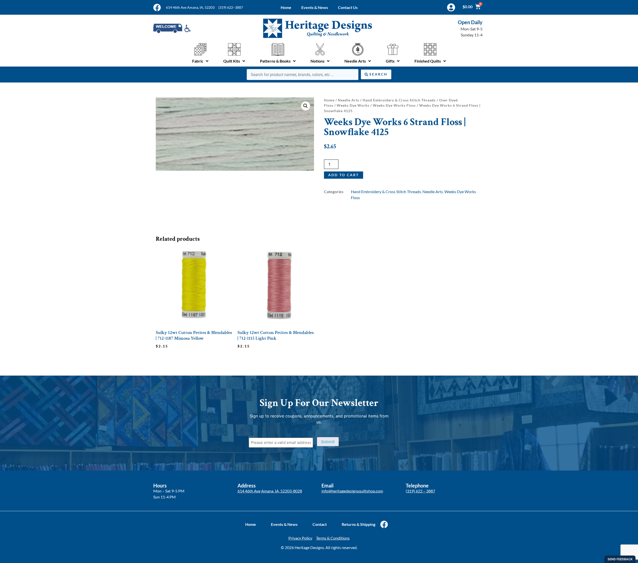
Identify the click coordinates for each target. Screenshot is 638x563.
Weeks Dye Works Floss (394, 105)
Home (286, 7)
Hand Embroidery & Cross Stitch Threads (399, 100)
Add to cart (343, 175)
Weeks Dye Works (353, 105)
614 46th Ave (249, 490)
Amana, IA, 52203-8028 (281, 490)
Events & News (314, 7)
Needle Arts (348, 100)
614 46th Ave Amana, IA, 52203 (190, 7)
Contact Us (348, 7)
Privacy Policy (300, 538)
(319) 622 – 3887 (420, 490)
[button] (305, 105)
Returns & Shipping (358, 524)
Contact (320, 524)
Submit (328, 441)
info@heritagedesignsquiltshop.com (352, 490)
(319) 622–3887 (230, 7)
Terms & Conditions (333, 538)
